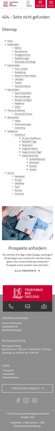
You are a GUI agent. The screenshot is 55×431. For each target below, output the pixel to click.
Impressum (16, 422)
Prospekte (9, 370)
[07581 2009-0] (11, 307)
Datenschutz (31, 422)
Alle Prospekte (25, 271)
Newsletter (9, 374)
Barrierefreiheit (11, 377)
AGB (42, 422)
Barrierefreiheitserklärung (27, 426)
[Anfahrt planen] (44, 307)
